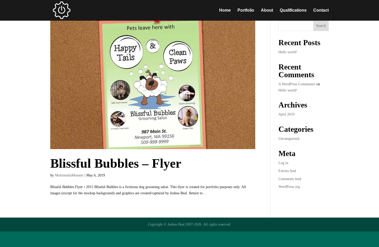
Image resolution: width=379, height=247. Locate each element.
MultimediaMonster (69, 175)
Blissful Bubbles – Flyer (115, 163)
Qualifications (293, 10)
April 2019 (286, 114)
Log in (283, 163)
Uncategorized (288, 139)
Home (225, 10)
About (267, 10)
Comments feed (289, 179)
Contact (321, 10)
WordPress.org (289, 187)
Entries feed (287, 171)
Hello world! (287, 52)
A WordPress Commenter (296, 84)
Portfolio (245, 10)
